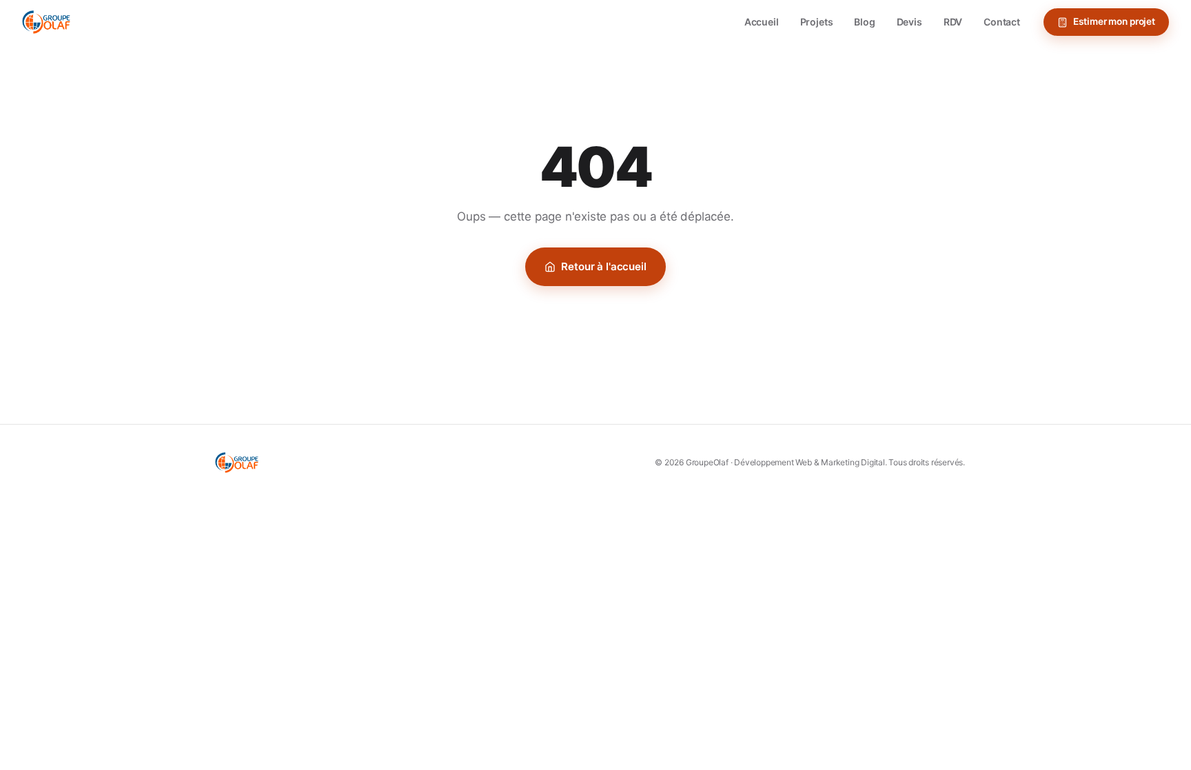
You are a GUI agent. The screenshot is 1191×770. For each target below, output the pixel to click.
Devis (909, 22)
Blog (864, 22)
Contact (1002, 22)
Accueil (761, 22)
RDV (953, 22)
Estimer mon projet (1114, 21)
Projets (816, 22)
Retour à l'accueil (603, 266)
